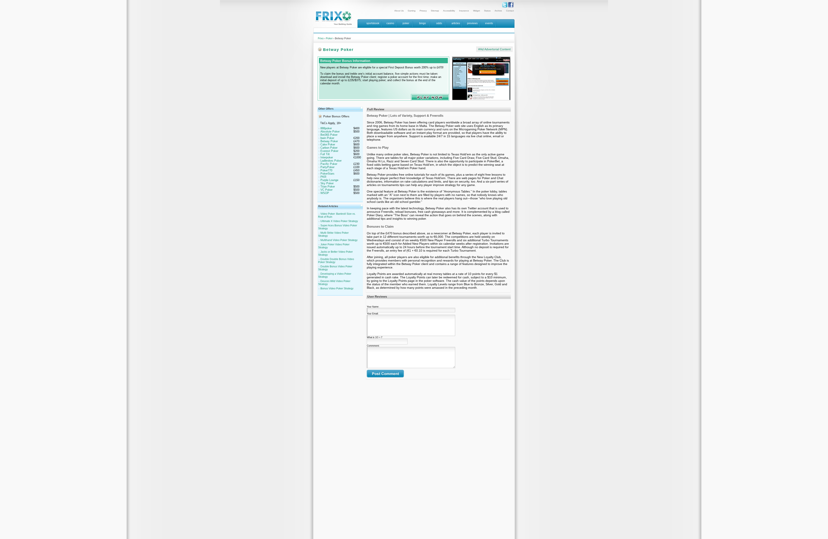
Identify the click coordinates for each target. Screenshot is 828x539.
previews (472, 23)
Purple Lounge (329, 180)
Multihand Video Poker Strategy (339, 240)
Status (487, 10)
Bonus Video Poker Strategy (336, 288)
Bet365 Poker (328, 134)
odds (439, 23)
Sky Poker (327, 183)
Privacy (423, 10)
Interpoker (326, 157)
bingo (422, 23)
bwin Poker (327, 138)
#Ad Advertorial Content (494, 49)
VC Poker (326, 189)
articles (456, 23)
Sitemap (435, 10)
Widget (476, 10)
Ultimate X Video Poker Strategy (339, 221)
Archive (498, 10)
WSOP (324, 193)
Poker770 (326, 170)
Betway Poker (329, 141)
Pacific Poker (328, 163)
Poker (329, 38)
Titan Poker (327, 186)
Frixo (321, 38)
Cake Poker (327, 144)
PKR (323, 176)
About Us (399, 10)
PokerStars (327, 173)
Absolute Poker (330, 131)
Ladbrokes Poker (331, 160)
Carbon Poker (328, 147)
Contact (510, 10)
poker (406, 23)
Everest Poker (329, 151)
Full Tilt (325, 154)
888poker (326, 128)
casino (390, 23)
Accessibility (449, 10)
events (489, 23)
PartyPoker (327, 167)
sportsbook (372, 23)
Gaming (412, 10)
